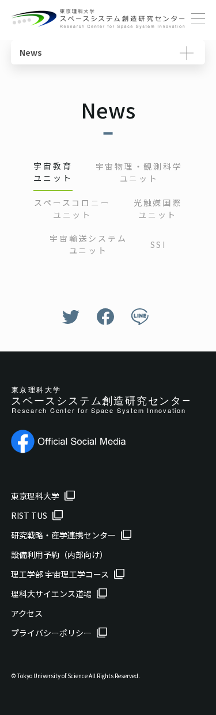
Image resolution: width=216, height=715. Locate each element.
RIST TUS (29, 515)
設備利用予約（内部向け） (59, 554)
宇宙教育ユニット (52, 171)
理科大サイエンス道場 (51, 593)
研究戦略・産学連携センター (63, 535)
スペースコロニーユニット (72, 208)
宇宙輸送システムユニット (88, 244)
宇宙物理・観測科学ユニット (139, 172)
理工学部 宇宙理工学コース (60, 574)
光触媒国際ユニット (158, 208)
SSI (158, 244)
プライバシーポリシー (51, 632)
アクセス (27, 613)
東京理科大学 (35, 496)
